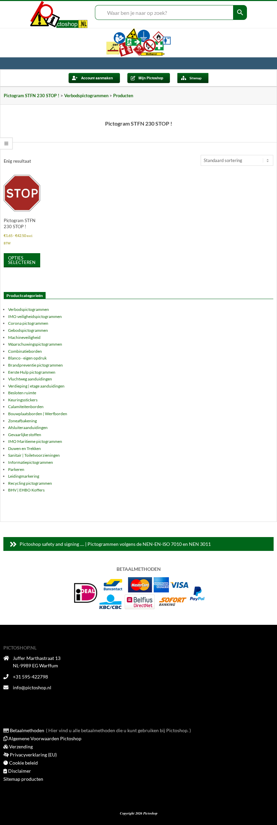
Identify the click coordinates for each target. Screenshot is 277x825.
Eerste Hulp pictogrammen (31, 372)
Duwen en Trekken (24, 448)
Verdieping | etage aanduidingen (36, 386)
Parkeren (16, 469)
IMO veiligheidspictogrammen (35, 316)
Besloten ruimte (22, 392)
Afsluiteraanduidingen (28, 427)
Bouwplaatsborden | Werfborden (37, 413)
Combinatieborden (25, 351)
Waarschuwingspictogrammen (35, 344)
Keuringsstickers (22, 399)
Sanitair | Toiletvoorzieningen (34, 455)
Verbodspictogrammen (28, 309)
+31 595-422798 (30, 677)
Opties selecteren (21, 260)
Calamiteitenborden (26, 406)
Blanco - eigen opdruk (27, 358)
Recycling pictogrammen (30, 483)
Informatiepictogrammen (30, 462)
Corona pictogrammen (28, 323)
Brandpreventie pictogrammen (35, 365)
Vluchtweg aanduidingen (30, 378)
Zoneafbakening (22, 420)
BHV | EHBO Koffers (26, 490)
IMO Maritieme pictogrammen (35, 441)
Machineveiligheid (24, 337)
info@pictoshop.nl (32, 687)
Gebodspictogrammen (28, 330)
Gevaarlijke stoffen (24, 434)
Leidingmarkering (23, 476)
